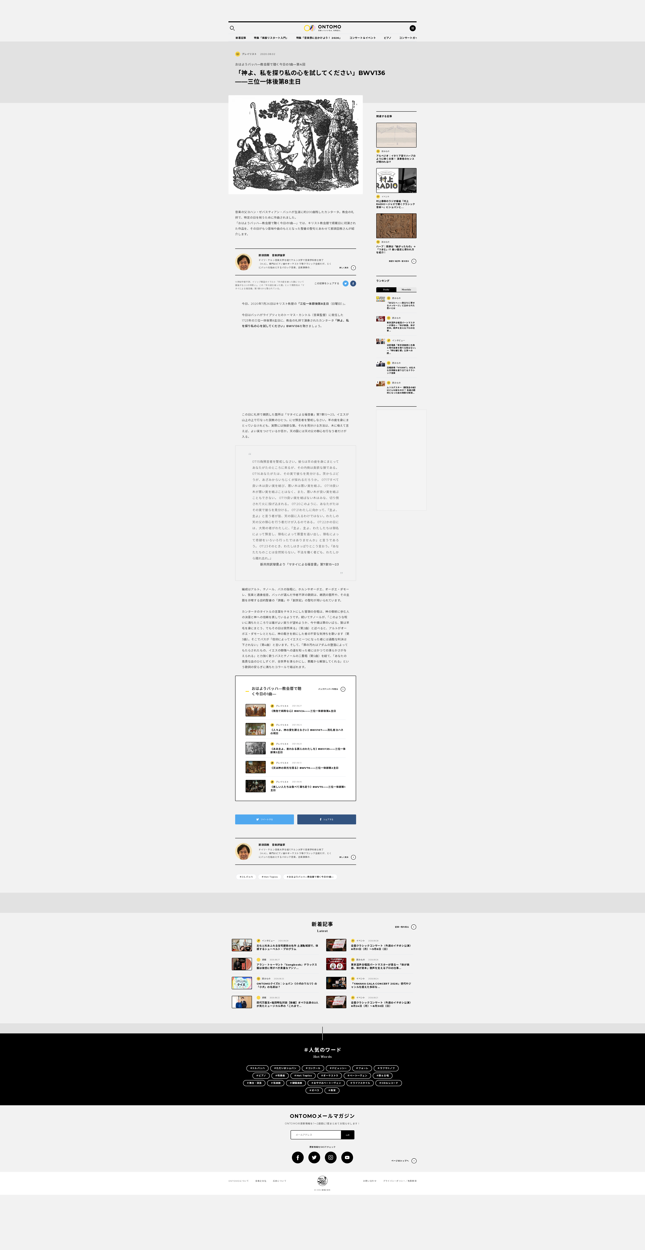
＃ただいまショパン (285, 1068)
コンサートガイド (409, 37)
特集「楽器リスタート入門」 (271, 37)
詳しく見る (344, 268)
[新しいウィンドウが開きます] (298, 1157)
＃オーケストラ (329, 1075)
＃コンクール (313, 1068)
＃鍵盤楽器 (296, 1082)
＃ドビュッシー (338, 1068)
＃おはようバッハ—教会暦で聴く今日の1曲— (310, 876)
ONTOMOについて (238, 1181)
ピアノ (388, 37)
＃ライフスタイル (360, 1082)
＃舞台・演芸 (254, 1082)
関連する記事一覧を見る (399, 261)
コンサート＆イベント (363, 37)
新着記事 (241, 37)
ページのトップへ (400, 1161)
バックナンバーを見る (328, 689)
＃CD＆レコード (388, 1082)
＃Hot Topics (270, 876)
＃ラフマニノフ (386, 1068)
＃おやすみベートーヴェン (326, 1082)
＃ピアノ (261, 1075)
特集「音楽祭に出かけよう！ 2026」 (319, 37)
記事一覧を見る (402, 927)
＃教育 (332, 1090)
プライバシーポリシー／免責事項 (400, 1181)
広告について (279, 1181)
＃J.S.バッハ (246, 876)
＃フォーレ (362, 1068)
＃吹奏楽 (280, 1075)
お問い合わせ (370, 1181)
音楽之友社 (260, 1181)
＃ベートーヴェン (357, 1075)
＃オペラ (314, 1090)
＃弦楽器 (276, 1082)
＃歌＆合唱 (382, 1075)
